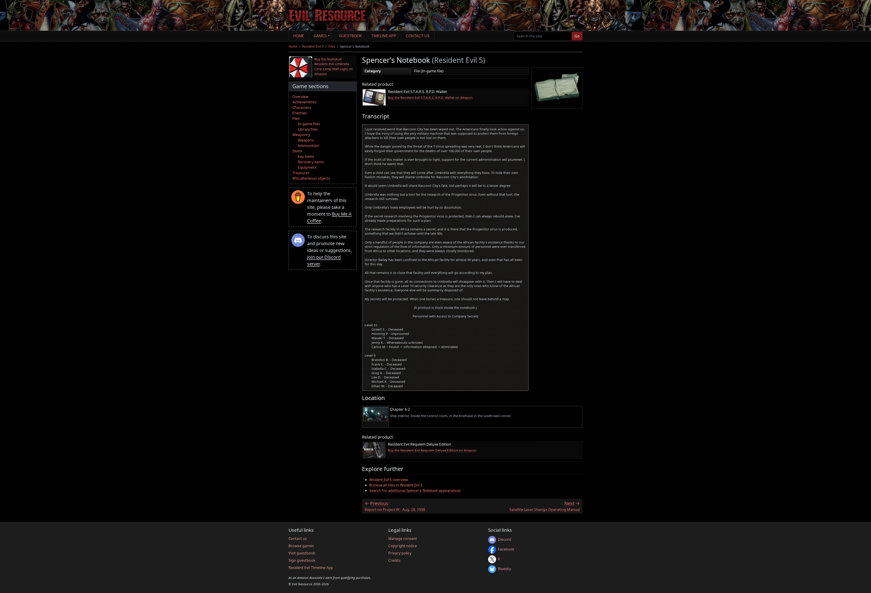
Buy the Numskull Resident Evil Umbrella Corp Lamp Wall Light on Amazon (333, 66)
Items (297, 151)
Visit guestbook (302, 553)
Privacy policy (399, 553)
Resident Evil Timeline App (311, 567)
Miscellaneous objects (311, 178)
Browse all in (395, 485)
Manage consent (402, 538)
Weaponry (301, 134)
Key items (306, 156)
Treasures (300, 172)
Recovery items (311, 161)
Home (298, 36)
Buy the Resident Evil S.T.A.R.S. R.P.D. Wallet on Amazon (430, 97)
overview (388, 479)
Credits (394, 560)
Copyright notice (402, 545)
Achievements (304, 102)
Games (320, 36)
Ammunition (308, 145)
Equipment (307, 167)
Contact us (418, 36)
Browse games (301, 545)
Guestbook (350, 36)
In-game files (309, 123)
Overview (300, 96)
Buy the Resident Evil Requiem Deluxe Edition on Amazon (432, 450)
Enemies (299, 112)
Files (331, 46)
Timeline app (383, 36)
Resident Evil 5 (313, 46)
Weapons (306, 140)
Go (577, 36)
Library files (308, 129)
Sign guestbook (302, 560)
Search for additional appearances (415, 490)
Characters (301, 107)
